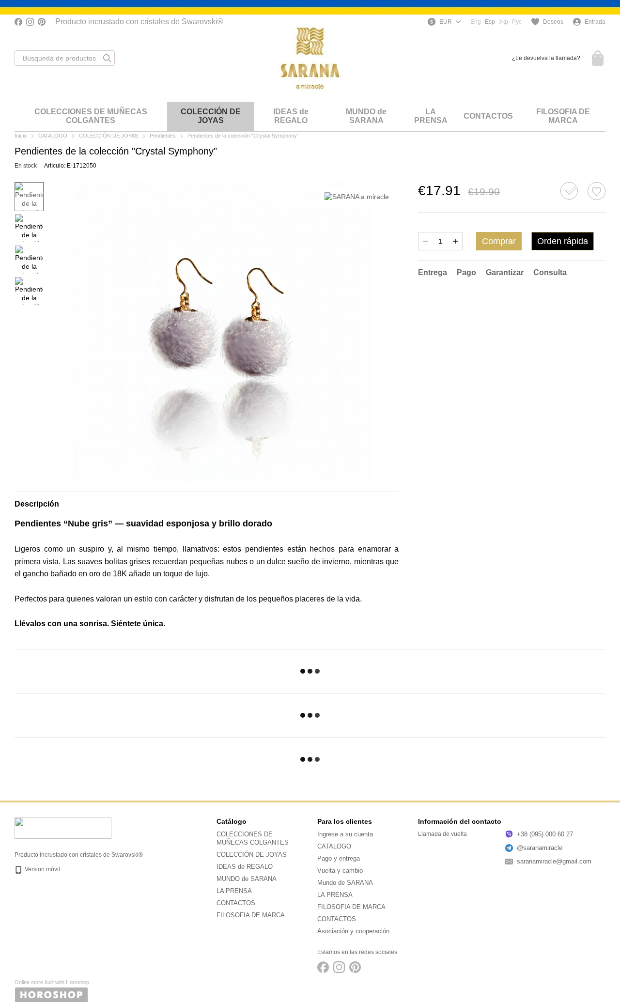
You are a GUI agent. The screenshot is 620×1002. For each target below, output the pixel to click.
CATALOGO (334, 846)
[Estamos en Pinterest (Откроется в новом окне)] (42, 22)
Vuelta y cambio (340, 870)
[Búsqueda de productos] (107, 58)
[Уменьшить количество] (425, 241)
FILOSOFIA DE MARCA (563, 116)
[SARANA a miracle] (356, 196)
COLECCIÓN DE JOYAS (211, 116)
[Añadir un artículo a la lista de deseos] (596, 191)
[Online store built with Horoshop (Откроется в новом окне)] (52, 990)
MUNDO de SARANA (366, 116)
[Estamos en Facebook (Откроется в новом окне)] (18, 22)
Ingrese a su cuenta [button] (345, 834)
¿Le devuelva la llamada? (546, 58)
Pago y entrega (338, 858)
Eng (475, 22)
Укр (503, 22)
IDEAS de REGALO (291, 116)
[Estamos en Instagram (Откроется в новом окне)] (30, 22)
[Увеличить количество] (455, 241)
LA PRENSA (431, 116)
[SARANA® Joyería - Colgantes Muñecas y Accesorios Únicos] (63, 827)
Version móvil (41, 869)
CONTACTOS (488, 116)
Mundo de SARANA (345, 882)
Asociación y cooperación (353, 931)
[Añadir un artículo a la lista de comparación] (569, 191)
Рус (517, 22)
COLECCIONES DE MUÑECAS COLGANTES (90, 116)
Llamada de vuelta (442, 834)
